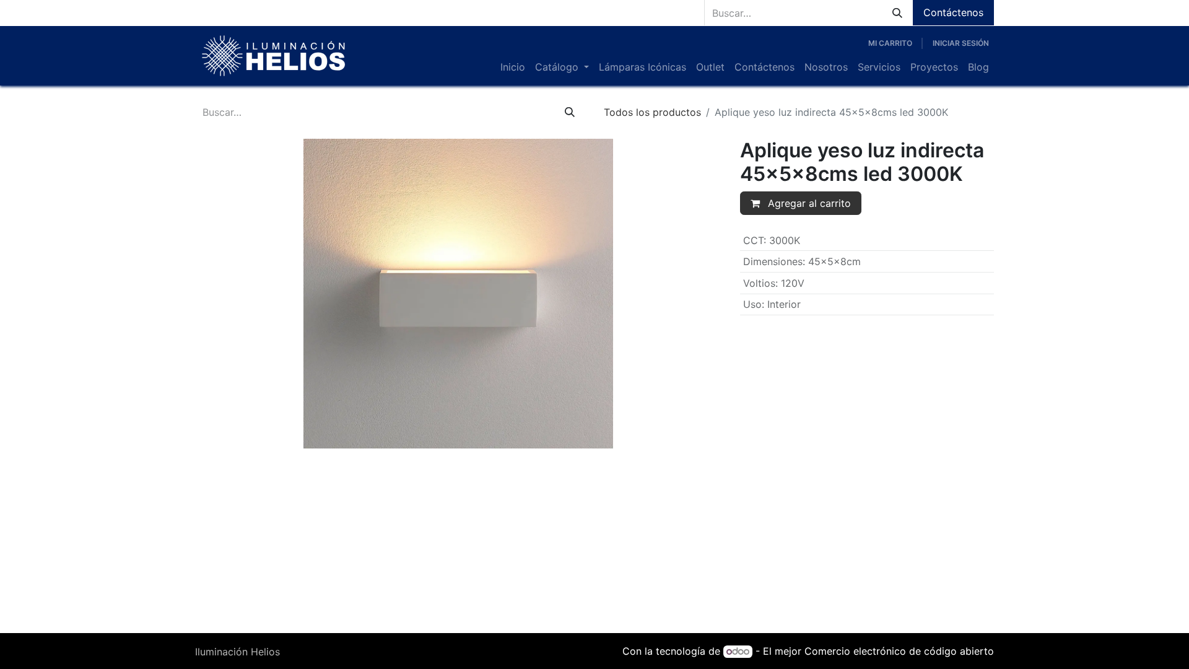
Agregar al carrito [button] (808, 203)
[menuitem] (512, 67)
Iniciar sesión (961, 43)
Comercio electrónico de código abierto (899, 651)
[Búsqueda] (897, 12)
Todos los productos (652, 112)
